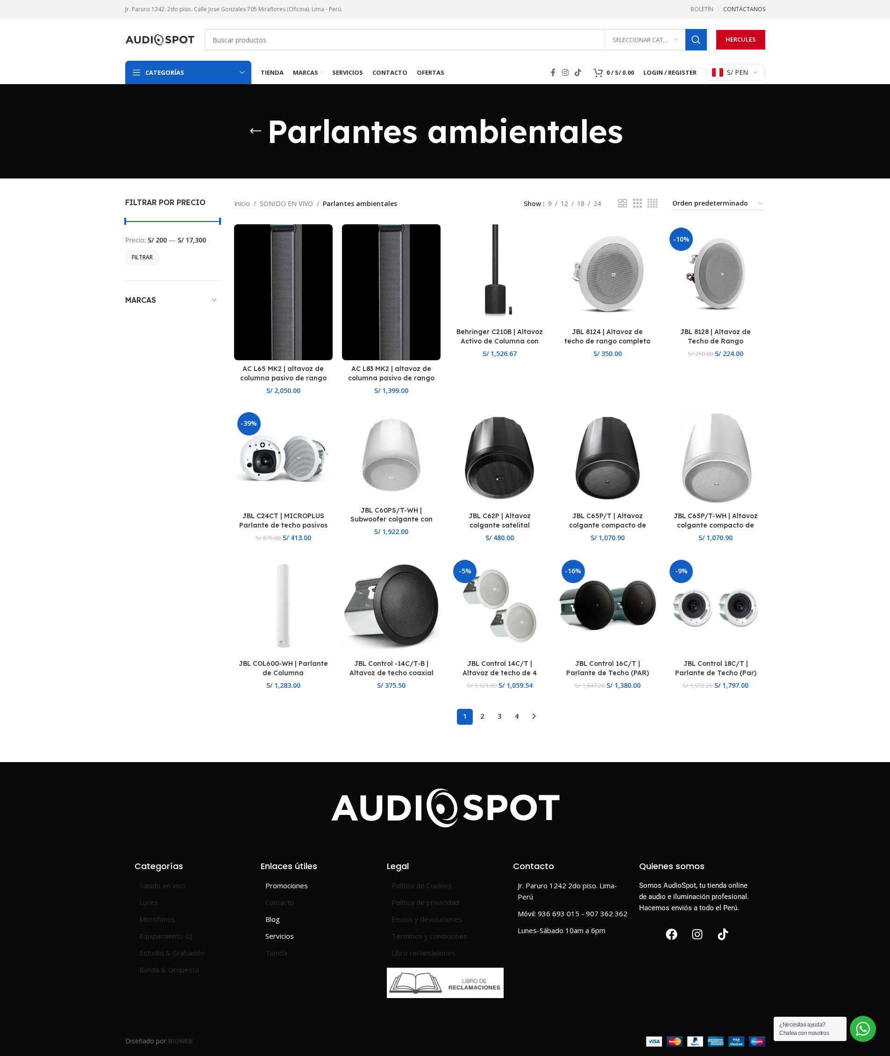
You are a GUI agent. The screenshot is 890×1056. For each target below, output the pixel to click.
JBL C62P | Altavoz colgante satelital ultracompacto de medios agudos (499, 530)
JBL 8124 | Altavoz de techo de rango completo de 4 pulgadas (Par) (607, 341)
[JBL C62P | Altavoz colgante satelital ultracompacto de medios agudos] (499, 458)
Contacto (279, 902)
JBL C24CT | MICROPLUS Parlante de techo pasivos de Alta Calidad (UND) (283, 525)
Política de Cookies (422, 885)
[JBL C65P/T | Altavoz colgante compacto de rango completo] (607, 458)
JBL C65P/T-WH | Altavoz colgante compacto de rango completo (716, 525)
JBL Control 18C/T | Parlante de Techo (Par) (715, 668)
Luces (148, 902)
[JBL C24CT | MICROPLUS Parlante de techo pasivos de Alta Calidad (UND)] (283, 458)
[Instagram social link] (565, 72)
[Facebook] (672, 934)
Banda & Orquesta (169, 969)
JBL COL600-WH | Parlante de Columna (283, 668)
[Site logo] (160, 39)
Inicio (242, 203)
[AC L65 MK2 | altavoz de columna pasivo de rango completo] (283, 292)
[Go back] (255, 131)
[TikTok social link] (577, 72)
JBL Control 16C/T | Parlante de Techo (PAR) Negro (607, 672)
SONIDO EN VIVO (286, 203)
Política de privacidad (425, 902)
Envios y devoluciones (427, 919)
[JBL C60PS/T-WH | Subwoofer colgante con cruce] (391, 455)
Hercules (741, 39)
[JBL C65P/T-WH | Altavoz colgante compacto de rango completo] (715, 458)
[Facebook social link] (553, 72)
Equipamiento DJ (165, 936)
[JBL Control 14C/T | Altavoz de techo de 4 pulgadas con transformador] (499, 606)
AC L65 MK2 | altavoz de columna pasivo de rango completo (283, 377)
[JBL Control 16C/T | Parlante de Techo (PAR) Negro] (607, 606)
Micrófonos (157, 919)
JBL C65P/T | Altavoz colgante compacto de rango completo (607, 525)
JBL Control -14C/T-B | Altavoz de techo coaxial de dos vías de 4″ (391, 672)
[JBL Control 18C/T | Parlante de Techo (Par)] (715, 606)
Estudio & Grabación (172, 952)
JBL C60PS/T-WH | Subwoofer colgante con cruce (391, 519)
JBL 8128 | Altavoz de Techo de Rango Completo (715, 341)
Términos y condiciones (429, 936)
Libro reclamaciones (424, 952)
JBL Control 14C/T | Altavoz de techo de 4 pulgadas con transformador (500, 677)
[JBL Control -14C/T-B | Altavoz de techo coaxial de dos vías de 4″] (391, 606)
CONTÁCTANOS (744, 9)
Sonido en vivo (162, 885)
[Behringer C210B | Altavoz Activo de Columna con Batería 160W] (499, 273)
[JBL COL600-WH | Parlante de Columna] (283, 606)
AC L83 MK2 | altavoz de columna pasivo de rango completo (391, 377)
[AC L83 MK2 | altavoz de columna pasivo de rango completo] (391, 292)
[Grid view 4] (652, 203)
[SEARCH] (696, 39)
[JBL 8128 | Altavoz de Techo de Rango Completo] (715, 273)
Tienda (276, 952)
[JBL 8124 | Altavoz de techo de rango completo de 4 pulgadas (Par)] (607, 273)
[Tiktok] (723, 934)
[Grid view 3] (637, 203)
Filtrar (142, 257)
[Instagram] (697, 934)
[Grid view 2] (622, 203)
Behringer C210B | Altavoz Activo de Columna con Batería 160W (499, 341)
